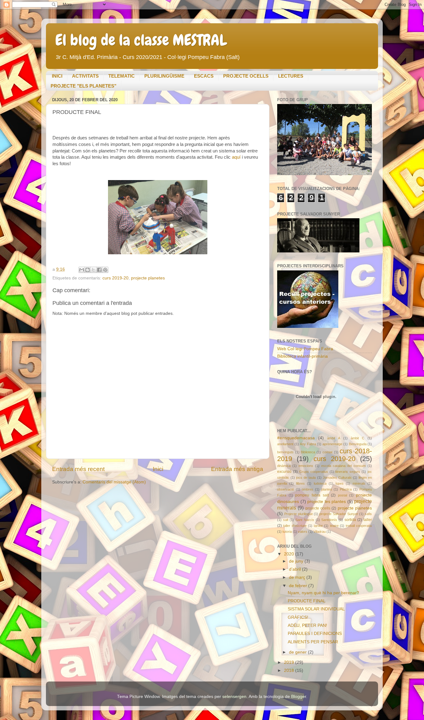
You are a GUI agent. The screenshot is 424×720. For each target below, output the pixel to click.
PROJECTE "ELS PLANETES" (83, 85)
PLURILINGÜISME (164, 76)
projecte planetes (148, 278)
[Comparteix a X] (93, 270)
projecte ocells (317, 508)
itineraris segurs (347, 471)
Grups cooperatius (313, 471)
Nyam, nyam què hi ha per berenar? (323, 593)
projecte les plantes (326, 501)
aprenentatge (332, 444)
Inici (158, 469)
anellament (285, 444)
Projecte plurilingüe (298, 514)
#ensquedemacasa (296, 438)
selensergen (234, 696)
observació (285, 489)
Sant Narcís (304, 520)
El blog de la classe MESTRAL (141, 40)
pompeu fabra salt (311, 495)
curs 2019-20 (115, 278)
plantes (326, 489)
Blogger (298, 696)
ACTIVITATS (85, 76)
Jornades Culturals (337, 477)
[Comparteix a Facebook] (99, 270)
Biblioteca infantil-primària (302, 356)
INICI (57, 76)
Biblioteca (308, 452)
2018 (289, 670)
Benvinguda (358, 444)
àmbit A (333, 438)
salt (285, 520)
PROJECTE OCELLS (245, 76)
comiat (327, 452)
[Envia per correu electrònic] (82, 270)
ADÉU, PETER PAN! (307, 625)
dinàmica (284, 466)
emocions (306, 466)
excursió (284, 471)
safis (368, 514)
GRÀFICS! (298, 617)
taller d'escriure (294, 526)
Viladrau (319, 531)
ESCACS (204, 76)
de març (297, 577)
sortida (350, 520)
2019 (289, 662)
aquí (236, 157)
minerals (359, 483)
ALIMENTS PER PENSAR (313, 642)
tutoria (287, 531)
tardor (318, 526)
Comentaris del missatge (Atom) (114, 482)
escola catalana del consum (343, 466)
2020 (289, 554)
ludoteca (320, 483)
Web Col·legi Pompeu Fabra (305, 348)
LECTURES (290, 76)
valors (302, 531)
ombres (307, 489)
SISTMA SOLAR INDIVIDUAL (316, 609)
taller (367, 520)
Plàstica (346, 489)
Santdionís (329, 520)
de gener (298, 652)
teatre (334, 526)
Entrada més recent (78, 469)
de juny (296, 561)
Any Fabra (308, 444)
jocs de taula (306, 477)
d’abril (295, 569)
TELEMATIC (121, 76)
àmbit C (357, 438)
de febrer (298, 585)
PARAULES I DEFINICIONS (315, 633)
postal (342, 495)
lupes (340, 483)
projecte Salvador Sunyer (338, 514)
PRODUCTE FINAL (307, 601)
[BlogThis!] (87, 270)
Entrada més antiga (237, 469)
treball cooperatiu (359, 526)
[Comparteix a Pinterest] (105, 270)
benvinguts (285, 452)
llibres (300, 483)
